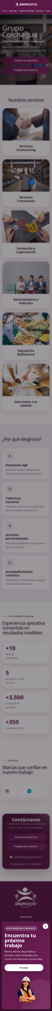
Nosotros (40, 11)
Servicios (13, 11)
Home (5, 11)
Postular (24, 968)
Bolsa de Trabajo (27, 11)
